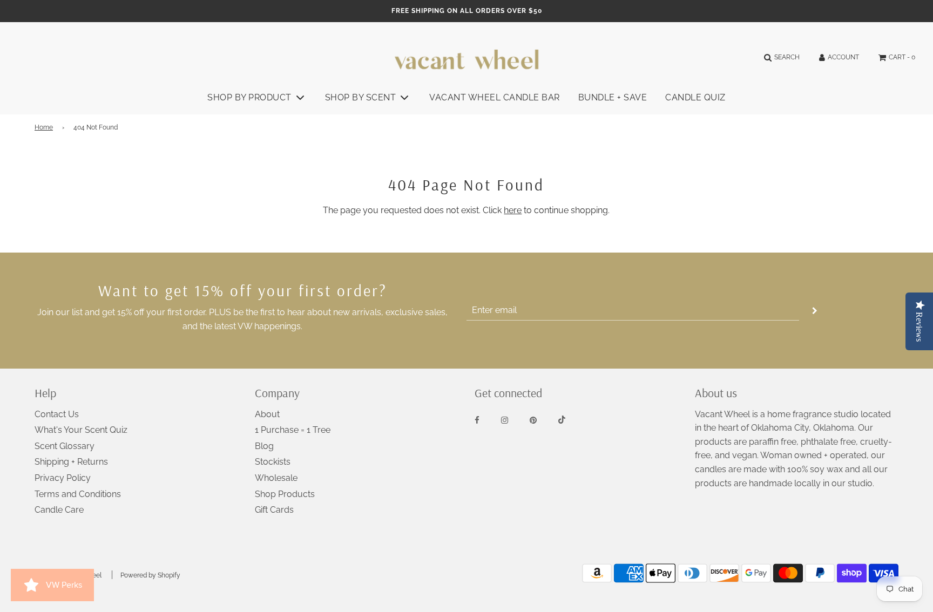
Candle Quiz (695, 97)
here (513, 210)
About (267, 414)
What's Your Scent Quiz (81, 430)
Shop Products (285, 494)
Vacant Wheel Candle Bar (494, 97)
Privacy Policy (63, 478)
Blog (264, 446)
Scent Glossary (64, 446)
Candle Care (59, 510)
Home (44, 127)
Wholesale (276, 478)
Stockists (272, 462)
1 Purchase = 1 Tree (292, 430)
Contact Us (57, 414)
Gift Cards (274, 510)
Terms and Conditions (78, 494)
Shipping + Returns (71, 462)
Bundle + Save (612, 97)
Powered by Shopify (150, 575)
